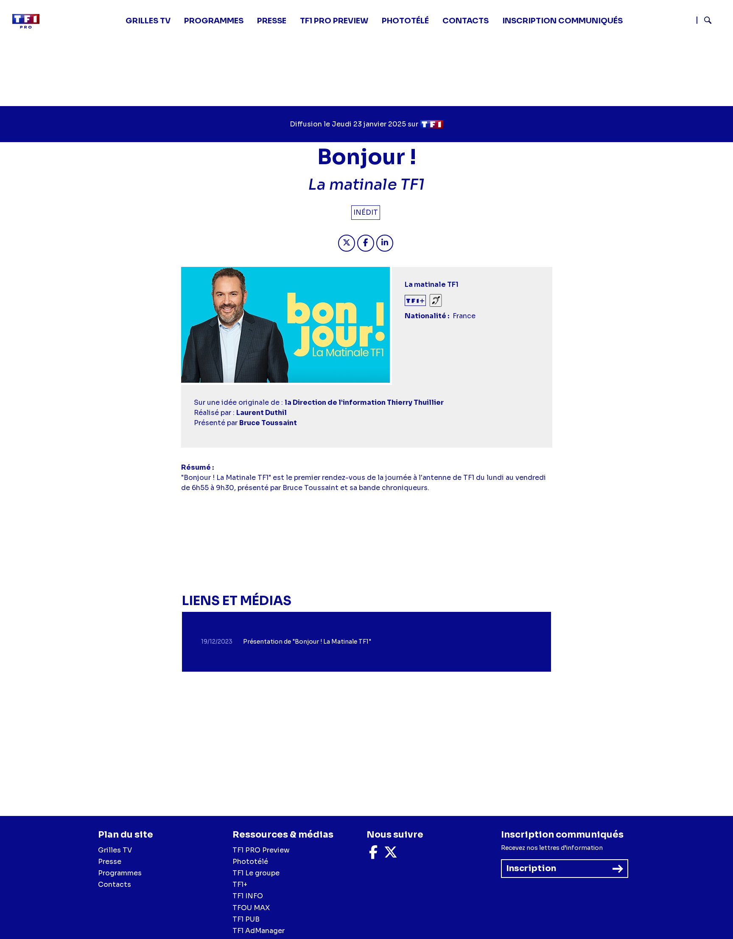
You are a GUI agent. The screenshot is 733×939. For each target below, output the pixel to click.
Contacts (114, 884)
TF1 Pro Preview (334, 20)
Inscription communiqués (562, 20)
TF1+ (239, 884)
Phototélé (405, 20)
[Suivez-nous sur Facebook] (373, 854)
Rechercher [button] (704, 20)
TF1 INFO (247, 895)
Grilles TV (148, 20)
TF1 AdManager (258, 930)
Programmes (120, 873)
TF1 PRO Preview (261, 850)
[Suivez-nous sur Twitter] (390, 854)
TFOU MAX (251, 907)
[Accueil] (29, 21)
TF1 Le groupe (256, 873)
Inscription (531, 868)
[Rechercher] (711, 21)
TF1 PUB (246, 919)
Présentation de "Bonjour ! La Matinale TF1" (307, 641)
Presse (271, 20)
